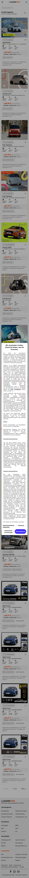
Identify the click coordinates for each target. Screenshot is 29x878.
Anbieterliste (6, 527)
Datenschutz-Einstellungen (8, 531)
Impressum (21, 525)
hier (13, 391)
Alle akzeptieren (20, 531)
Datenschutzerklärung (8, 525)
